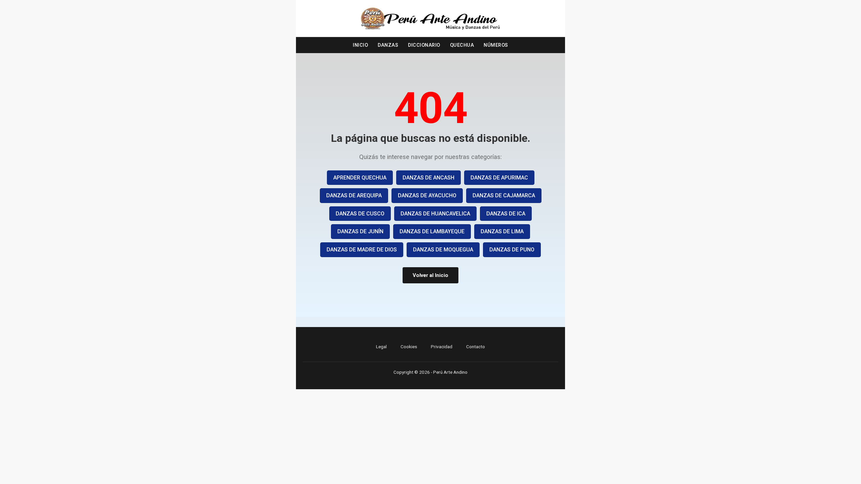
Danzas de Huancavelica (435, 213)
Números (496, 45)
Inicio (360, 45)
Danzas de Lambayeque (432, 231)
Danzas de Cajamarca (504, 195)
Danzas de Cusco (360, 213)
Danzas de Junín (360, 231)
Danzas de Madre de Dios (362, 249)
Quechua (462, 45)
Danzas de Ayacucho (427, 195)
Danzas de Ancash (428, 177)
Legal (381, 346)
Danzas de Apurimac (499, 177)
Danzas (388, 45)
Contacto (475, 346)
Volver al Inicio (430, 275)
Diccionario (424, 45)
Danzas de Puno (511, 249)
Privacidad (441, 346)
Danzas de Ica (505, 213)
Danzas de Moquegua (443, 249)
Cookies (409, 346)
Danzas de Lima (502, 231)
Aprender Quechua (359, 177)
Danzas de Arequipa (354, 195)
